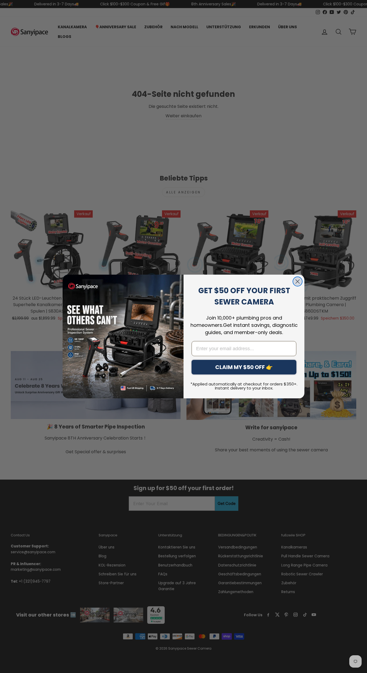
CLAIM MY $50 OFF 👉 (244, 367)
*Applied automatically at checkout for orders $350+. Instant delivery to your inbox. (243, 386)
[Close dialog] (297, 281)
